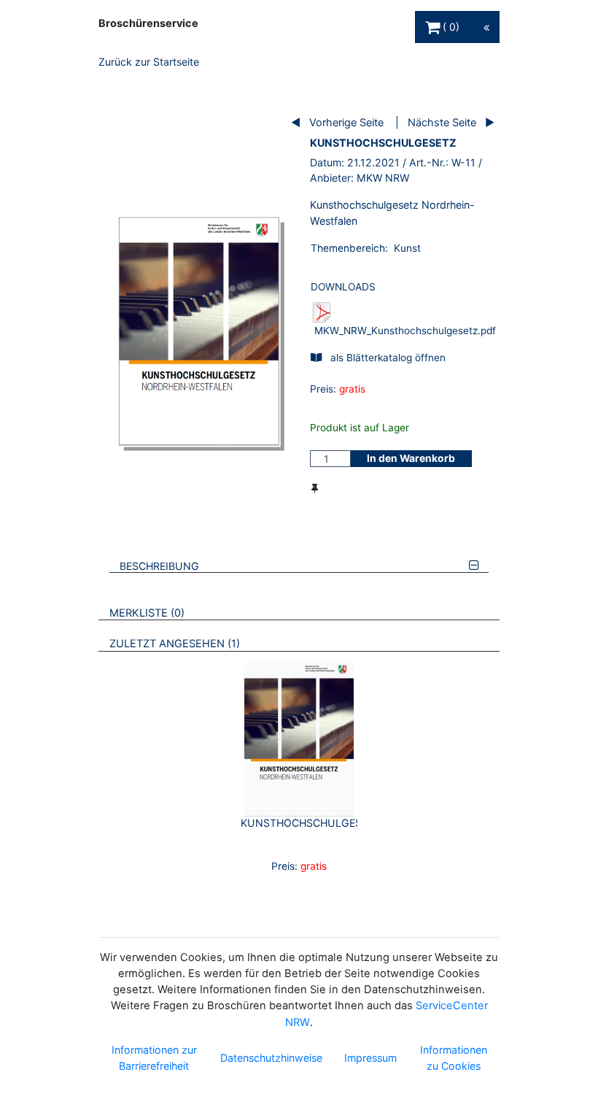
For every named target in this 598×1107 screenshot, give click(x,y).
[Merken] (315, 488)
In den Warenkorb (411, 458)
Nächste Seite (442, 122)
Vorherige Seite (346, 122)
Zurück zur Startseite (148, 61)
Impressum (370, 1058)
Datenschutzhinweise (271, 1058)
